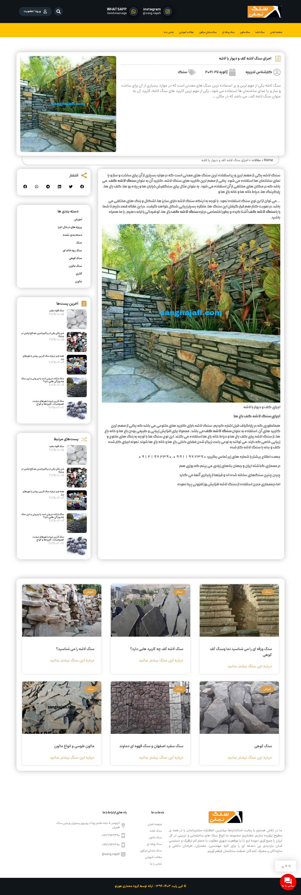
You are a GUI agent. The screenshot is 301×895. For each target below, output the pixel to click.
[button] (58, 11)
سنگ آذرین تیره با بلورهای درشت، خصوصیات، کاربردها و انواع (48, 403)
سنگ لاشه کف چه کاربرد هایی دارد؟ (156, 649)
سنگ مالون (245, 32)
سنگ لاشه (260, 32)
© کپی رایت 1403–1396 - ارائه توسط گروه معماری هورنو (150, 886)
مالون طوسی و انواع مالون (74, 746)
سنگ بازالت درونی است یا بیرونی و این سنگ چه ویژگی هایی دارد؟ (42, 380)
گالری (79, 274)
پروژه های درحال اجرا (70, 227)
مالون (78, 282)
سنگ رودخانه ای (72, 250)
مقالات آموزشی (186, 32)
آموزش (78, 219)
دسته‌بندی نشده (72, 235)
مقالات (256, 160)
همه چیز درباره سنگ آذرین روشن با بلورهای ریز (43, 357)
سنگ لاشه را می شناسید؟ (75, 649)
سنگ (182, 72)
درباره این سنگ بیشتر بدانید (250, 666)
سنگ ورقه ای (228, 32)
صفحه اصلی (276, 32)
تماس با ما (169, 32)
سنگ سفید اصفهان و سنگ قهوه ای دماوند (151, 746)
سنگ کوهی (75, 258)
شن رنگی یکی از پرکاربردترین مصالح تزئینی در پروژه (42, 335)
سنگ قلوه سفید (56, 310)
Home (268, 160)
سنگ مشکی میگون (208, 32)
